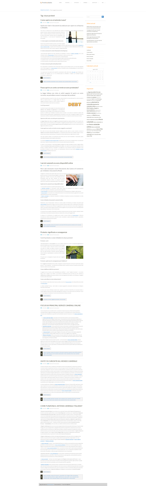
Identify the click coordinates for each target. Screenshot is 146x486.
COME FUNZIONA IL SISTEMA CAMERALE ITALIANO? (61, 406)
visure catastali (43, 204)
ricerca (54, 453)
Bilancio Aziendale (47, 334)
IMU (98, 99)
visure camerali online (71, 399)
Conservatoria (89, 52)
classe (97, 97)
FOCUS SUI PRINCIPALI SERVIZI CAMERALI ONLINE (60, 305)
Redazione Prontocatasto (54, 22)
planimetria (89, 102)
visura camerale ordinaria (55, 478)
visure (88, 132)
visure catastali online (96, 134)
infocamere (62, 352)
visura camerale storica (64, 478)
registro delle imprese (47, 353)
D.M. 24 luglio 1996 (68, 475)
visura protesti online (68, 157)
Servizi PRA (89, 60)
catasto (94, 97)
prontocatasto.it (50, 484)
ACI (87, 92)
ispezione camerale (46, 188)
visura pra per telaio (97, 130)
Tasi (91, 115)
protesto (56, 157)
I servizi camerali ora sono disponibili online (56, 163)
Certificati (89, 50)
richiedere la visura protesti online (52, 140)
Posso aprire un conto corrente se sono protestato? (59, 88)
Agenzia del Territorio (92, 94)
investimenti (53, 81)
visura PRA (99, 129)
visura (94, 115)
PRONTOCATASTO (44, 10)
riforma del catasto (98, 113)
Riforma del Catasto (91, 54)
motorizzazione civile (93, 100)
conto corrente (46, 157)
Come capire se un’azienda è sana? (53, 20)
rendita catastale (91, 113)
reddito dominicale (98, 110)
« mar (90, 82)
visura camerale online (66, 81)
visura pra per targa (90, 130)
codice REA (62, 475)
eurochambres (75, 475)
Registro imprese (97, 111)
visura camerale (59, 81)
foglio (93, 99)
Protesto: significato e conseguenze (53, 232)
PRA (88, 108)
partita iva (79, 352)
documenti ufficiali (63, 224)
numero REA (74, 352)
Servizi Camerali (46, 77)
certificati (94, 2)
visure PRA (89, 136)
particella (99, 100)
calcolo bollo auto (91, 95)
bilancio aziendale (74, 53)
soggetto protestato (55, 299)
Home (60, 2)
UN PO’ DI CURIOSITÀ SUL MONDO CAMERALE (58, 361)
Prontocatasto (51, 55)
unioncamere (61, 353)
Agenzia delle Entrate (94, 92)
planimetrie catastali (99, 106)
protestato (52, 157)
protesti (49, 299)
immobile (95, 99)
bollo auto (99, 94)
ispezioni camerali (69, 439)
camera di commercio (55, 224)
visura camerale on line (68, 353)
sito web (73, 72)
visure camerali (55, 399)
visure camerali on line (62, 399)
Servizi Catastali (90, 58)
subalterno (89, 115)
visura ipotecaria (93, 129)
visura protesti (54, 68)
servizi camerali (78, 224)
